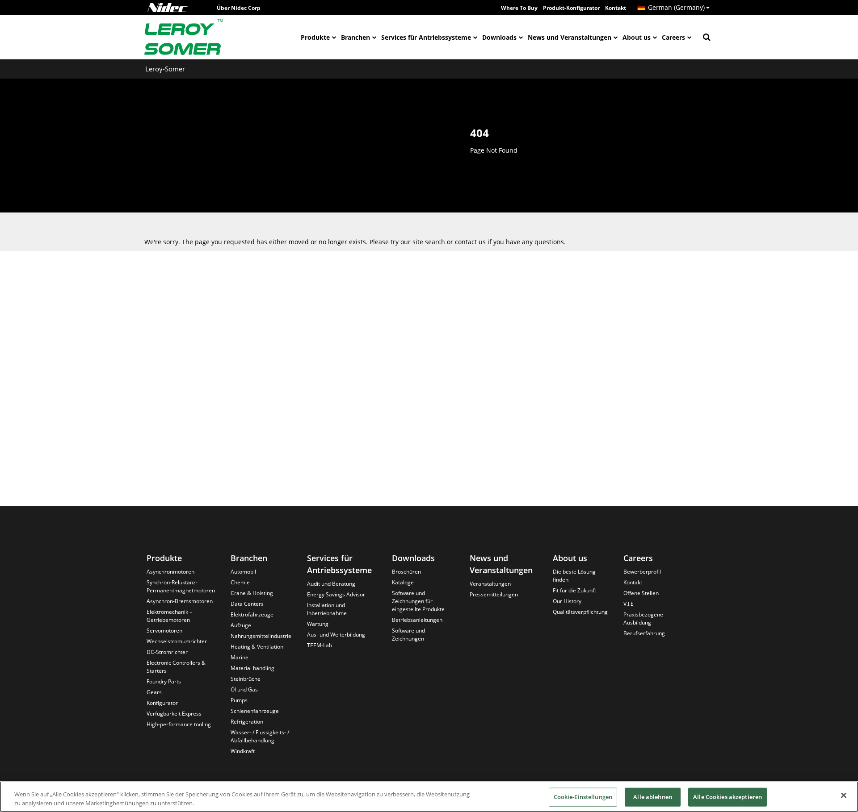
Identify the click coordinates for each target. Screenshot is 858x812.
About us (636, 37)
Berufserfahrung (644, 633)
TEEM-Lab (319, 645)
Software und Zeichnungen (408, 634)
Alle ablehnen (652, 797)
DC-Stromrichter (167, 652)
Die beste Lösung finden (574, 575)
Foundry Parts (164, 681)
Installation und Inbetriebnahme (327, 609)
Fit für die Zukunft (574, 590)
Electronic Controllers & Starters (176, 667)
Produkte (315, 37)
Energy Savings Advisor (336, 594)
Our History (567, 601)
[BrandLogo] (183, 37)
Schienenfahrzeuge (255, 711)
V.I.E (628, 604)
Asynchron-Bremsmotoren (180, 601)
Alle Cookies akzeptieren (727, 797)
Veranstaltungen (490, 583)
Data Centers (247, 604)
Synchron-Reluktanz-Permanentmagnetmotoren (181, 586)
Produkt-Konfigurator (571, 8)
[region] (429, 796)
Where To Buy (519, 8)
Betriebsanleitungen (417, 620)
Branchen (355, 37)
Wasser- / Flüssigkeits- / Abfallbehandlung (260, 736)
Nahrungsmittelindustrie (261, 636)
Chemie (240, 582)
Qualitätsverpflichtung (580, 612)
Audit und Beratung (331, 583)
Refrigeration (247, 721)
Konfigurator (162, 703)
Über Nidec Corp (239, 8)
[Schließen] (844, 795)
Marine (239, 657)
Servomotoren (164, 630)
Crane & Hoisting (252, 593)
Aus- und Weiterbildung (336, 634)
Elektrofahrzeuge (252, 614)
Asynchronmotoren (170, 571)
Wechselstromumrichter (177, 641)
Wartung (317, 624)
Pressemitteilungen (494, 594)
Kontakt (615, 8)
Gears (154, 692)
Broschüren (406, 571)
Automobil (243, 571)
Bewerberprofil (642, 571)
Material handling (252, 668)
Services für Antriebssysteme (426, 37)
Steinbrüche (246, 679)
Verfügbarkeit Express (174, 713)
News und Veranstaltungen (569, 37)
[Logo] (167, 7)
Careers (673, 37)
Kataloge (403, 582)
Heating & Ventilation (257, 646)
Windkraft (243, 751)
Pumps (239, 700)
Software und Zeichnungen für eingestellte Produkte (418, 601)
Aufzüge (241, 625)
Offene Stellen (641, 593)
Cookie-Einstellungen (583, 797)
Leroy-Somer (165, 68)
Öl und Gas (244, 689)
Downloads (499, 37)
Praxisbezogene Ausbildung (643, 618)
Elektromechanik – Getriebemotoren (169, 616)
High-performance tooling (179, 724)
